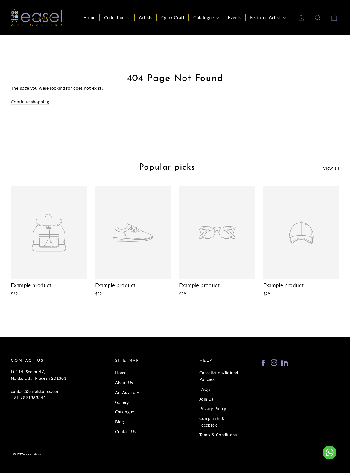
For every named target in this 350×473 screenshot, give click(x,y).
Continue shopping (30, 101)
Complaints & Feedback (212, 421)
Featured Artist (266, 17)
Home (89, 17)
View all (331, 167)
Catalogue (204, 17)
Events (234, 17)
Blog (119, 421)
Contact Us (125, 431)
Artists (146, 17)
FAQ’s (205, 389)
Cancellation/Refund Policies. (218, 376)
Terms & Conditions (218, 434)
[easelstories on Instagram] (274, 362)
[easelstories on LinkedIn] (284, 362)
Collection (115, 17)
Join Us (206, 398)
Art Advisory (127, 392)
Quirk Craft (173, 17)
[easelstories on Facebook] (263, 362)
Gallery (122, 402)
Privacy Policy (212, 408)
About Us (124, 382)
